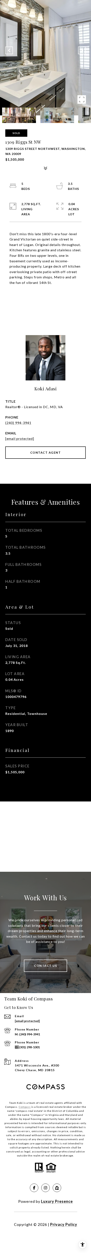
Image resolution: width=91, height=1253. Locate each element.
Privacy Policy (63, 1224)
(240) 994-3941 (18, 423)
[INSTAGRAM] (45, 1188)
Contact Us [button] (45, 965)
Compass (25, 1106)
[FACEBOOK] (34, 1188)
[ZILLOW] (57, 1188)
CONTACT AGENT (45, 452)
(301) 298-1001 (29, 1047)
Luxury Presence (57, 1201)
